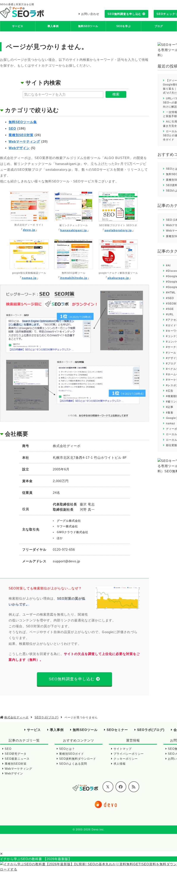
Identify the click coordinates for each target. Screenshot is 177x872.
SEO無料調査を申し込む (124, 14)
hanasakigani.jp (73, 230)
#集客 (169, 412)
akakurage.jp (118, 278)
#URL (170, 314)
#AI (168, 265)
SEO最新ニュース (17, 758)
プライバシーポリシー (129, 753)
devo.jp (29, 230)
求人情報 (120, 763)
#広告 (169, 390)
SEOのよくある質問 (73, 763)
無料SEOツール (88, 26)
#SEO (170, 298)
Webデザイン (19, 148)
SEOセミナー (117, 730)
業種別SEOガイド (71, 753)
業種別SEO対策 (21, 135)
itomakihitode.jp (73, 278)
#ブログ (171, 363)
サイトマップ (123, 748)
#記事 (169, 407)
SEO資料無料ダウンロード (77, 758)
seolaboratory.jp (118, 230)
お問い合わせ (90, 14)
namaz (170, 423)
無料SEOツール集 (23, 122)
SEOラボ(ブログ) (150, 730)
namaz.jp (29, 278)
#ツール (171, 352)
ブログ (159, 26)
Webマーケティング (24, 141)
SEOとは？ (67, 748)
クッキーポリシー (126, 758)
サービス (17, 26)
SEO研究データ (16, 753)
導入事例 (53, 26)
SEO (12, 128)
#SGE (170, 309)
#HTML (171, 292)
